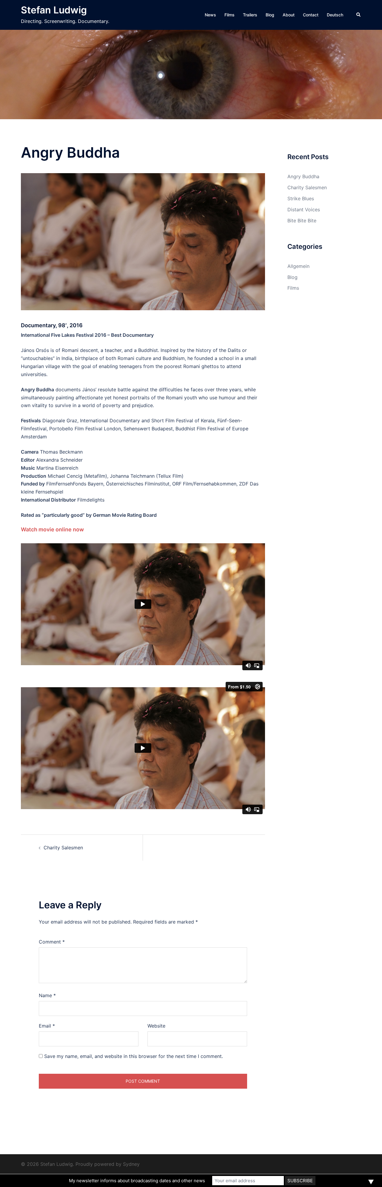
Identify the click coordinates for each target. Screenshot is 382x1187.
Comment (52, 942)
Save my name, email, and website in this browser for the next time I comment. (133, 1056)
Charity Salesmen (63, 848)
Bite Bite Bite (301, 221)
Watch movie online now (52, 529)
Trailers (250, 14)
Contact (310, 14)
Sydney (131, 1164)
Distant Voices (303, 209)
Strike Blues (300, 198)
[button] (358, 15)
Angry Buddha (303, 176)
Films (229, 14)
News (210, 14)
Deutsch (335, 14)
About (289, 14)
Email (47, 1026)
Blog (270, 14)
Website (156, 1026)
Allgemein (298, 266)
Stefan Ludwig (54, 10)
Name (47, 995)
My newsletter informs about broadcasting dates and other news (137, 1180)
